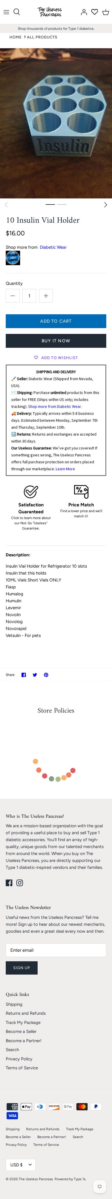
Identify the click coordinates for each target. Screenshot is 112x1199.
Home (15, 37)
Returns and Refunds (26, 1013)
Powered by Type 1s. (70, 1179)
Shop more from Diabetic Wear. (55, 406)
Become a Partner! (23, 1040)
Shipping (14, 1004)
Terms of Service (22, 1067)
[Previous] (6, 204)
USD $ (16, 1165)
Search (12, 1049)
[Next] (105, 204)
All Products (42, 37)
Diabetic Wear (53, 247)
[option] (56, 123)
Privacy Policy (19, 1059)
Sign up (21, 968)
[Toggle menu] (6, 11)
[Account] (82, 11)
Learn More (65, 468)
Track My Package (23, 1022)
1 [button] (50, 204)
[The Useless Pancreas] (51, 12)
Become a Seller (21, 1031)
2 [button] (61, 204)
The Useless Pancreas (36, 1179)
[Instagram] (19, 883)
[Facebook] (9, 883)
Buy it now (56, 340)
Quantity (14, 283)
